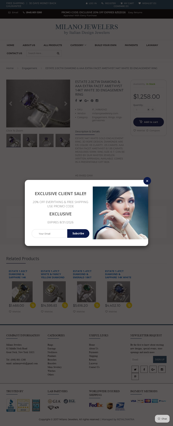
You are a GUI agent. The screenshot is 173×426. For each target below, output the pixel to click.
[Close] (147, 181)
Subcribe (78, 233)
